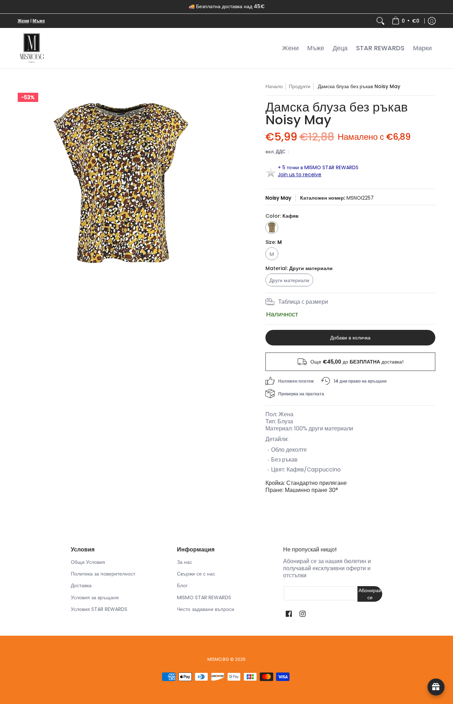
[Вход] (432, 21)
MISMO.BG (218, 659)
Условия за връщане (95, 597)
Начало (274, 86)
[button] (289, 614)
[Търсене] (380, 21)
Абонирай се (370, 594)
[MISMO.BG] (32, 48)
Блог (182, 585)
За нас (184, 562)
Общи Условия (88, 562)
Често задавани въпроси (205, 609)
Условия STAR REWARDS (99, 609)
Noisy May (278, 197)
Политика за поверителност (103, 573)
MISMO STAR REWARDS (204, 597)
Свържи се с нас (196, 573)
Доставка (81, 585)
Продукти (299, 86)
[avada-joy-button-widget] (436, 687)
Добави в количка (350, 337)
